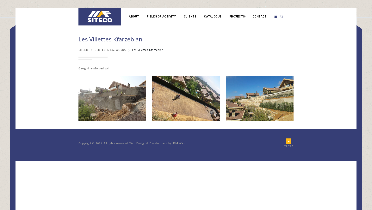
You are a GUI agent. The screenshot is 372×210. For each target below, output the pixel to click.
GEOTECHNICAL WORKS (110, 50)
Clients (190, 16)
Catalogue (213, 16)
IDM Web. (179, 143)
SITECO (83, 50)
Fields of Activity (161, 16)
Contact (260, 16)
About (134, 16)
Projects (237, 16)
